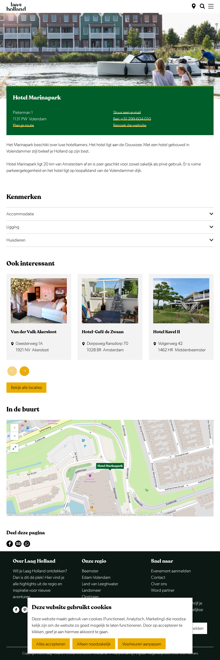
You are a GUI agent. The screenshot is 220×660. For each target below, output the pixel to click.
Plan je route (23, 125)
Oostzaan (90, 596)
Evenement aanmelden (171, 571)
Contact (158, 577)
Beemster (90, 571)
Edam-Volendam (96, 577)
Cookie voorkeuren (78, 653)
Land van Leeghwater (100, 584)
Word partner (162, 590)
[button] (110, 468)
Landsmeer (91, 590)
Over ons (159, 584)
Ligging (12, 227)
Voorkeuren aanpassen (141, 644)
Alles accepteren (50, 644)
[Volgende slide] (24, 371)
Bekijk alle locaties (26, 387)
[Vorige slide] (12, 371)
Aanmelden (193, 628)
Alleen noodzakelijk (94, 644)
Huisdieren (15, 240)
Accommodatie (20, 214)
